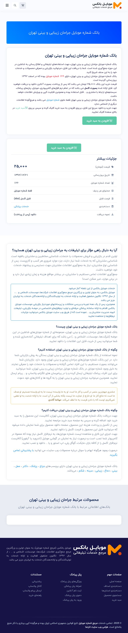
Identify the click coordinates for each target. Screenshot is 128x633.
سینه (90, 470)
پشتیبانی (37, 581)
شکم (81, 470)
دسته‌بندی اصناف (113, 586)
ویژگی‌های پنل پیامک (71, 581)
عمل (18, 466)
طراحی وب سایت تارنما (96, 627)
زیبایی (98, 470)
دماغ (107, 470)
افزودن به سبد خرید (97, 120)
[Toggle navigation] (7, 5)
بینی (114, 470)
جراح (42, 466)
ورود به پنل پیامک (72, 600)
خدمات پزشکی (21, 206)
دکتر (25, 466)
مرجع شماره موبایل (88, 623)
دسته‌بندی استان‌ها (112, 590)
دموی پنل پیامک (73, 595)
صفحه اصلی (116, 581)
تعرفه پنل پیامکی (73, 586)
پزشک (33, 466)
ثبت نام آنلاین (74, 590)
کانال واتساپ (35, 586)
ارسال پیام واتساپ (32, 590)
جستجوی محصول (113, 595)
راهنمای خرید (35, 595)
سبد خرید (117, 600)
